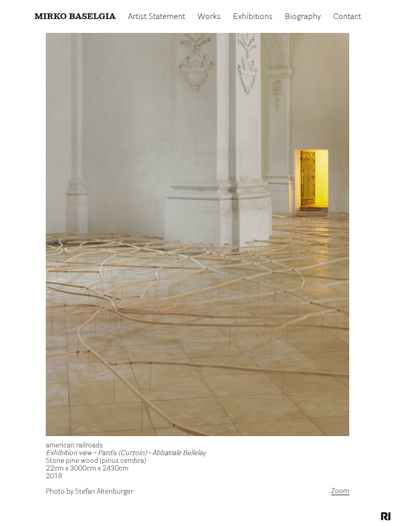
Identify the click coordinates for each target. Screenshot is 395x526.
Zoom (340, 491)
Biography (303, 17)
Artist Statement (156, 17)
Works (209, 17)
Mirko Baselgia (75, 17)
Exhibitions (253, 17)
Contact (347, 17)
